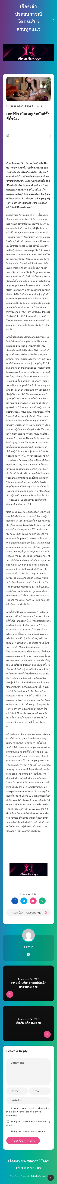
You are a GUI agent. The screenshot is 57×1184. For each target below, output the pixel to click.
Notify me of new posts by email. (28, 1131)
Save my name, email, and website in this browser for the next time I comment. (27, 1112)
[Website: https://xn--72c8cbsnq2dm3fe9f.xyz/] (28, 954)
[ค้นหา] (52, 18)
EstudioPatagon (39, 1176)
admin (28, 947)
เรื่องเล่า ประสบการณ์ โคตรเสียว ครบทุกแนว (28, 18)
